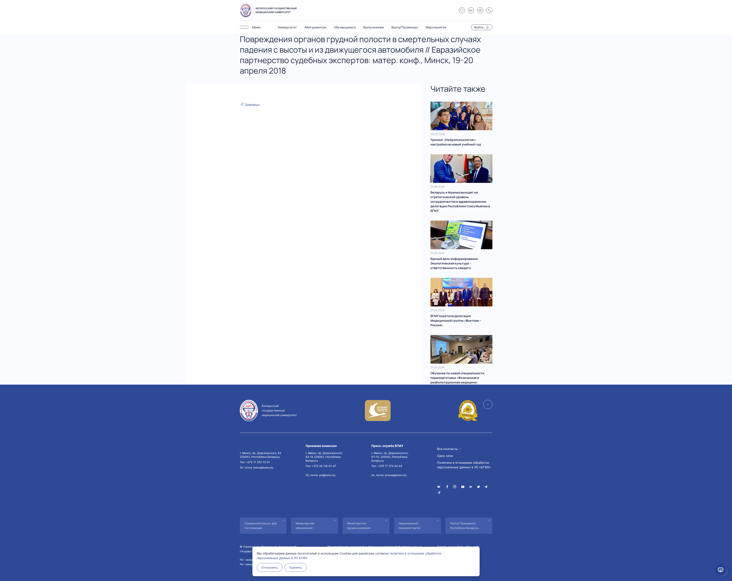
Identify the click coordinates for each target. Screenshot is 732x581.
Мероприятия (436, 27)
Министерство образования (305, 526)
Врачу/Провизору (404, 27)
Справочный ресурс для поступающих (260, 526)
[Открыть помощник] (720, 569)
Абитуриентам (315, 27)
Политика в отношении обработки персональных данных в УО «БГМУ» (464, 465)
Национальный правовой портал (410, 526)
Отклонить (270, 567)
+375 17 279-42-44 (389, 466)
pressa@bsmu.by (396, 475)
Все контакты (447, 449)
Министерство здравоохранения (358, 526)
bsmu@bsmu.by (263, 467)
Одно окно (445, 456)
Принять (295, 567)
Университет (287, 27)
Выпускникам (373, 27)
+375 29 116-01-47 (324, 466)
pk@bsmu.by (327, 475)
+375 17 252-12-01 (258, 462)
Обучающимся (345, 27)
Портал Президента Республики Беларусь (464, 526)
